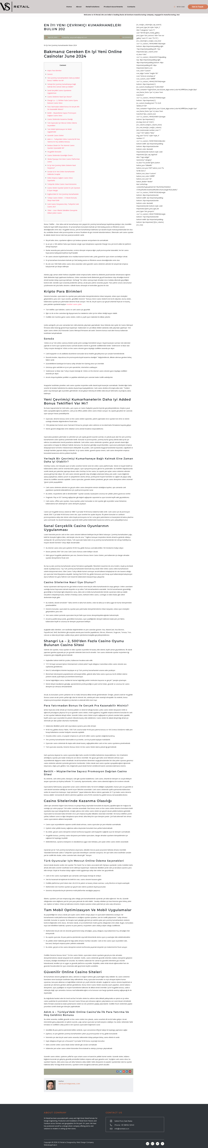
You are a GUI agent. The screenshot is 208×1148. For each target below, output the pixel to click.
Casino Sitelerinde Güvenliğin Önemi (59, 155)
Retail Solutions (92, 7)
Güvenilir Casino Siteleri (55, 135)
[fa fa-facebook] (162, 1143)
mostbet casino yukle (74, 304)
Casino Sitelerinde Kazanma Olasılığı (60, 119)
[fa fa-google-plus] (152, 1143)
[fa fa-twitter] (157, 1143)
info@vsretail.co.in (122, 1129)
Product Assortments (113, 7)
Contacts (131, 7)
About (78, 7)
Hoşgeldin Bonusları (54, 152)
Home (69, 7)
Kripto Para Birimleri (54, 70)
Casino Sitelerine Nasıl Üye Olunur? (59, 97)
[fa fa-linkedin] (147, 1143)
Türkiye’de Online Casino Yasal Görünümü (61, 184)
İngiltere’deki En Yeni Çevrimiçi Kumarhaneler (63, 194)
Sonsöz (50, 74)
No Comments (127, 37)
